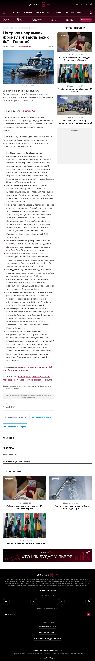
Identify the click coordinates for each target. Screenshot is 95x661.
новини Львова (48, 651)
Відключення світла (37, 20)
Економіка (39, 13)
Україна (34, 28)
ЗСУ (13, 407)
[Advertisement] (74, 147)
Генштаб (6, 407)
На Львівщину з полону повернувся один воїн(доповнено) (75, 121)
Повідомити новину (76, 654)
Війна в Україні (19, 20)
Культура (70, 13)
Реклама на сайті (47, 632)
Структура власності (19, 654)
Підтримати (86, 20)
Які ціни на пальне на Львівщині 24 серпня (75, 90)
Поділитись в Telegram (16, 427)
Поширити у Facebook (16, 417)
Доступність (55, 20)
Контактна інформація (60, 654)
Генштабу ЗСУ (28, 111)
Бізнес (49, 13)
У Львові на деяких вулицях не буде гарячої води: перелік (71, 507)
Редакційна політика (35, 654)
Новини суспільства (20, 28)
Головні (64, 99)
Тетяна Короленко (24, 46)
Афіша (80, 13)
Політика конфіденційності (47, 638)
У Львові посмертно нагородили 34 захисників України (75, 58)
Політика (28, 13)
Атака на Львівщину (69, 20)
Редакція (47, 654)
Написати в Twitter (43, 417)
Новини (16, 13)
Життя (59, 13)
